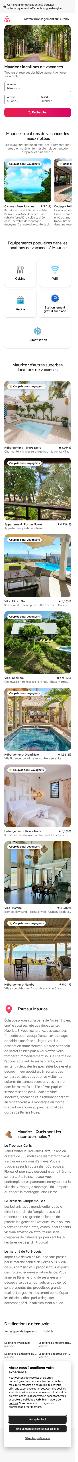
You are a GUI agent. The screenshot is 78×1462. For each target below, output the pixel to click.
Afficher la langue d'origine (45, 8)
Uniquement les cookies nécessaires (37, 1428)
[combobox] (37, 88)
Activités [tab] (48, 1331)
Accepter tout (37, 1419)
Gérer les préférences (37, 1438)
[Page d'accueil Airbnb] (7, 19)
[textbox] (21, 101)
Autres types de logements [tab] (20, 1331)
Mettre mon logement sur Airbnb (46, 19)
